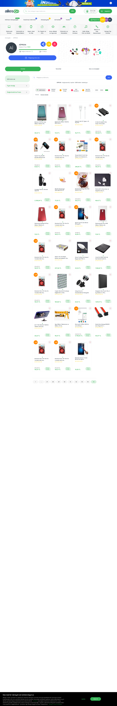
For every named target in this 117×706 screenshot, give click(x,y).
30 (64, 381)
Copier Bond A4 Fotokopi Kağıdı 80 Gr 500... (62, 291)
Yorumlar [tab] (58, 69)
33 (82, 381)
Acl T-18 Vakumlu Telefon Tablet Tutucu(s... (42, 325)
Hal (110, 19)
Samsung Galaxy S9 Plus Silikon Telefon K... (41, 224)
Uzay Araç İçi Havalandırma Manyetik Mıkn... (82, 292)
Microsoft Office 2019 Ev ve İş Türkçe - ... (82, 325)
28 (53, 381)
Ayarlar (83, 699)
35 (93, 381)
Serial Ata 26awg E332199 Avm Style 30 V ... (102, 325)
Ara (109, 77)
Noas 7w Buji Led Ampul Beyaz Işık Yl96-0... (81, 258)
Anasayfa (7, 38)
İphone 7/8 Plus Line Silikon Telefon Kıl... (40, 122)
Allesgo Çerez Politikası (55, 704)
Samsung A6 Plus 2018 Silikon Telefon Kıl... (101, 224)
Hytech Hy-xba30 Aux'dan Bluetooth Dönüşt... (40, 157)
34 (87, 381)
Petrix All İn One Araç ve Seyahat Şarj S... (102, 189)
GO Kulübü (57, 20)
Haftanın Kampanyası (11, 20)
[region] (58, 699)
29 (58, 381)
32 (76, 381)
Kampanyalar (45, 20)
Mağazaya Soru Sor (34, 58)
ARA (72, 11)
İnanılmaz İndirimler (29, 20)
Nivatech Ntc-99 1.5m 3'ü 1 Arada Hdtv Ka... (62, 156)
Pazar (106, 19)
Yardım (68, 20)
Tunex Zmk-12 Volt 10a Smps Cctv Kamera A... (81, 156)
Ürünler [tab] (23, 69)
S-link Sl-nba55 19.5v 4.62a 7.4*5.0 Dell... (101, 122)
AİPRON (15, 38)
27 (47, 381)
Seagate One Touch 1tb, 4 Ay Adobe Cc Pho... (102, 291)
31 (70, 381)
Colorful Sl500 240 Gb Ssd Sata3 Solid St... (101, 258)
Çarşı (103, 20)
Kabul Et (95, 699)
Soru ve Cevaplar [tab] (94, 69)
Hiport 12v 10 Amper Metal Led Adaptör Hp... (61, 257)
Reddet (35, 701)
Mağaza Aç (95, 19)
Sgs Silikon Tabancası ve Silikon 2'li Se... (62, 325)
